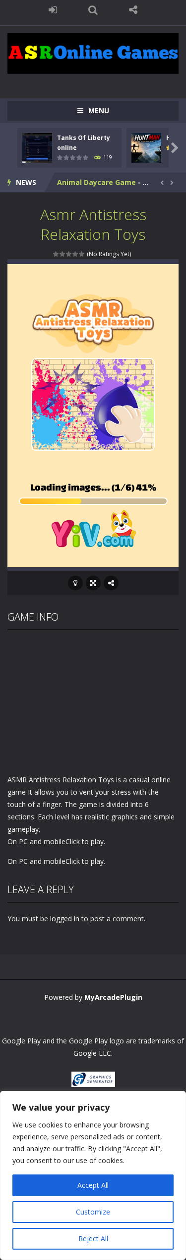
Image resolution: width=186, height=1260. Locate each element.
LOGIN (52, 10)
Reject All (93, 1238)
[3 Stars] (69, 254)
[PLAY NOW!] (37, 147)
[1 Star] (56, 254)
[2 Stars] (63, 254)
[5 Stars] (82, 254)
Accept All (93, 1185)
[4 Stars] (75, 254)
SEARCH (93, 10)
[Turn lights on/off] (75, 583)
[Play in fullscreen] (93, 583)
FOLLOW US (133, 10)
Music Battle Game (91, 182)
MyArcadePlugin (113, 997)
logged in (64, 918)
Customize (93, 1211)
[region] (93, 1175)
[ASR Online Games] (93, 52)
